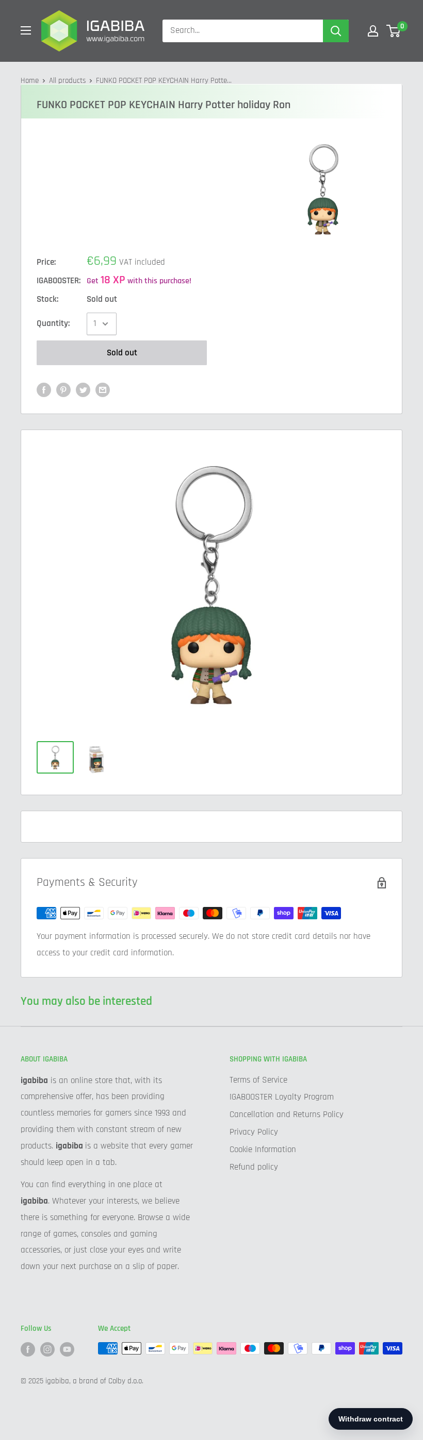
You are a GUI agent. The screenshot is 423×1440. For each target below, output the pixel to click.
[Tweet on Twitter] (83, 390)
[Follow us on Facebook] (28, 1349)
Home (30, 80)
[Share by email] (102, 390)
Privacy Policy (254, 1132)
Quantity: (53, 323)
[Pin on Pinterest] (63, 390)
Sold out (122, 352)
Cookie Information (263, 1149)
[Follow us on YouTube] (67, 1349)
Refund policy (254, 1167)
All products (67, 80)
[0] (393, 31)
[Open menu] (26, 30)
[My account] (373, 31)
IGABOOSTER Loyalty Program (282, 1097)
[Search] (336, 31)
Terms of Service (258, 1080)
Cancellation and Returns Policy (287, 1114)
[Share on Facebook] (44, 390)
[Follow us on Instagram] (47, 1349)
